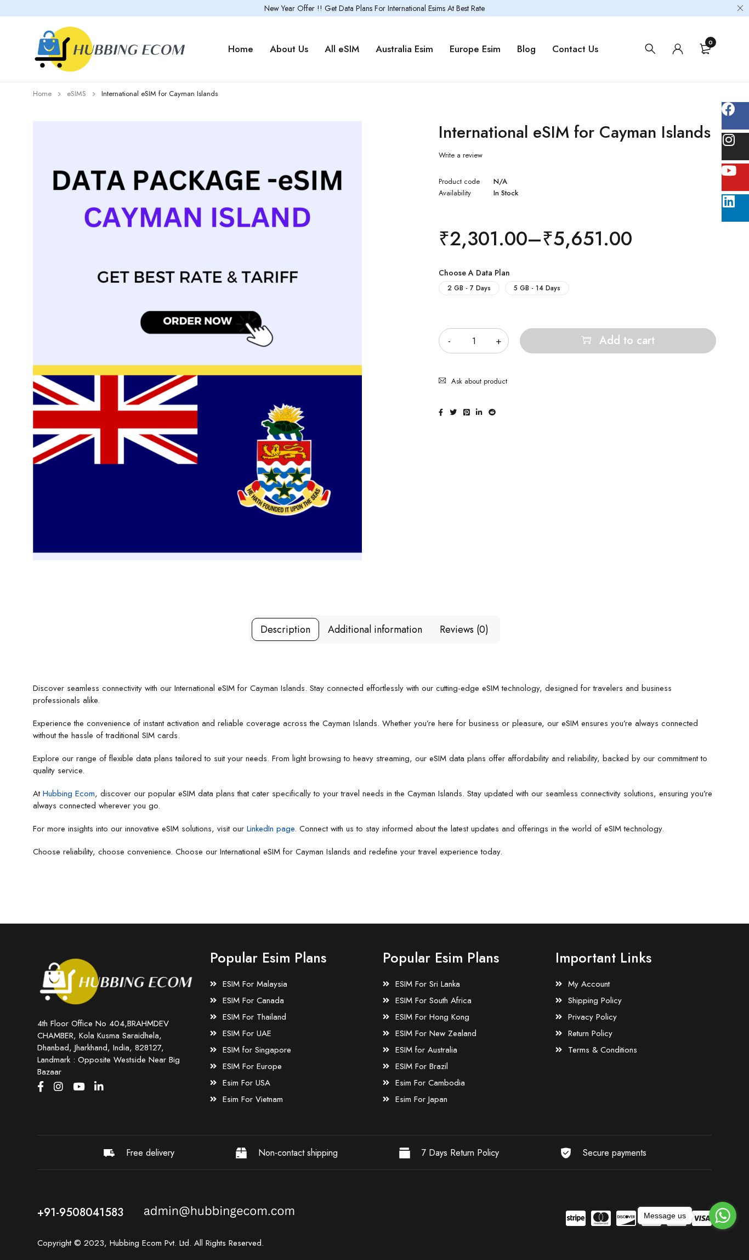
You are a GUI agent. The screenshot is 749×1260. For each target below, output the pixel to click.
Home (42, 93)
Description (285, 629)
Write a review (461, 155)
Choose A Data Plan (474, 272)
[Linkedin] (735, 208)
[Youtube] (735, 177)
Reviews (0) (464, 629)
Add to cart (627, 340)
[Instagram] (735, 146)
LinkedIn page (270, 829)
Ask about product (479, 381)
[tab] (285, 629)
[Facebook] (735, 116)
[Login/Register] (678, 48)
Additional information (375, 629)
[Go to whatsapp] (722, 1215)
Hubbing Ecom (69, 794)
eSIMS (76, 93)
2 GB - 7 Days (469, 288)
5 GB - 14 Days (537, 288)
